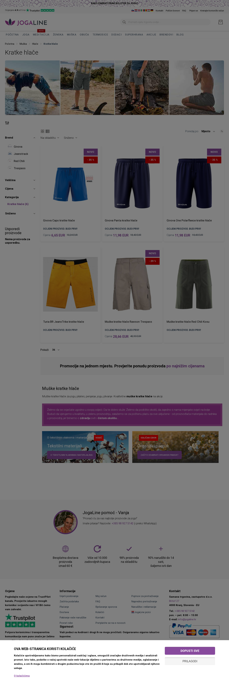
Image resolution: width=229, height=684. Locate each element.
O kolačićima (22, 675)
